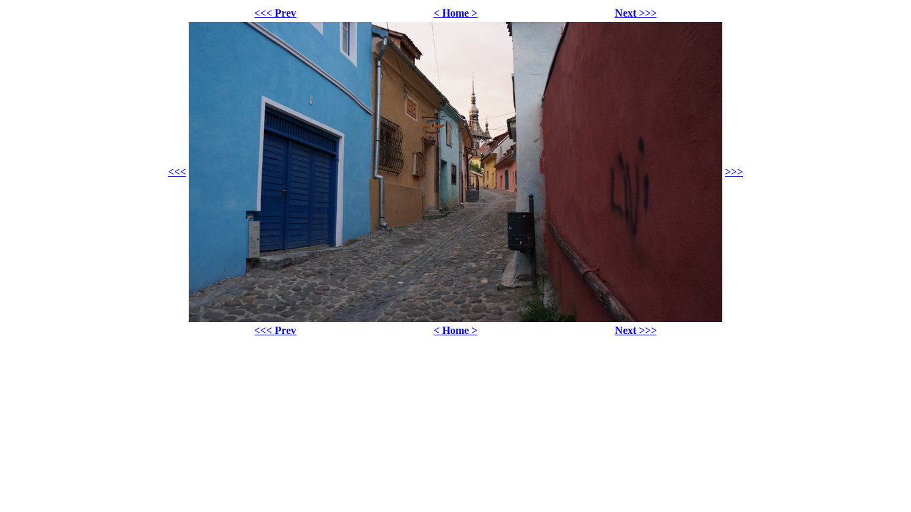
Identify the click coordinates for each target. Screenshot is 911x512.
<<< (177, 171)
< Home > (455, 13)
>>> (734, 171)
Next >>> (636, 13)
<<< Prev (275, 13)
